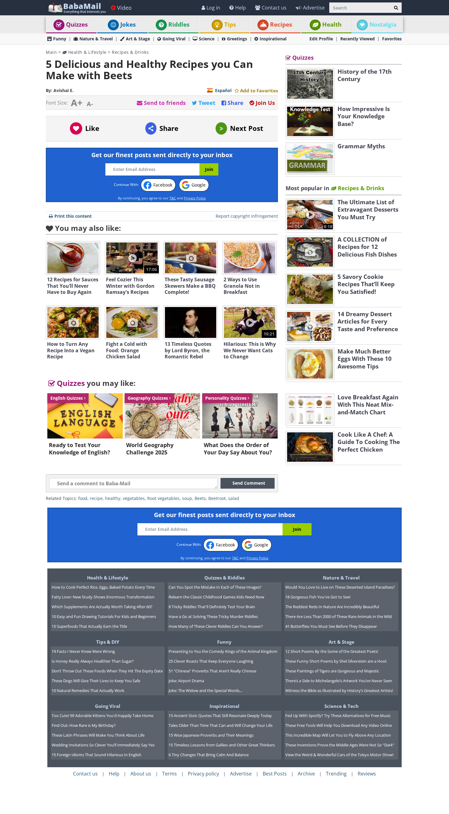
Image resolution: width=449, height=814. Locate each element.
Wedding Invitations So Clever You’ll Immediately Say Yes (103, 745)
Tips (230, 24)
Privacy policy (203, 773)
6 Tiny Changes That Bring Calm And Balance (209, 754)
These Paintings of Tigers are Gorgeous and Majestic (332, 671)
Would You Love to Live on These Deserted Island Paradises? (340, 587)
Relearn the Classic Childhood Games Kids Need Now (216, 597)
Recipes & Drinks (130, 52)
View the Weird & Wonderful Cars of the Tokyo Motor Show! (339, 754)
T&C (173, 198)
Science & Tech (341, 706)
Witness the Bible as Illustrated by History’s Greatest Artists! (339, 690)
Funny (59, 39)
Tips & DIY (107, 642)
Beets (200, 498)
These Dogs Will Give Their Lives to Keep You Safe (96, 680)
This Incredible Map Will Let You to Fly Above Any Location (338, 735)
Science (206, 39)
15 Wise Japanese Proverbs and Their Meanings (211, 735)
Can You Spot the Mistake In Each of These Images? (215, 587)
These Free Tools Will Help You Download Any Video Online (338, 725)
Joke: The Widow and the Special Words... (205, 690)
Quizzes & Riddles (224, 578)
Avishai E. (63, 90)
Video (124, 7)
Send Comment (248, 483)
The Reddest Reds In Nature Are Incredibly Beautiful (332, 606)
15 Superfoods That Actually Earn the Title (89, 626)
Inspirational (273, 39)
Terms (169, 773)
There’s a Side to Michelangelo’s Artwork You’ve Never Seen (338, 680)
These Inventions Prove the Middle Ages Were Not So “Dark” (339, 745)
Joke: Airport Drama (186, 680)
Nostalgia (382, 24)
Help (240, 7)
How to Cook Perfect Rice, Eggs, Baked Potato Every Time (103, 587)
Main (51, 52)
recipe (96, 498)
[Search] (396, 7)
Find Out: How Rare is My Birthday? (84, 725)
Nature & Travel (96, 39)
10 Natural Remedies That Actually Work (88, 690)
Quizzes (77, 24)
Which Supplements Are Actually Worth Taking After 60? (102, 606)
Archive (306, 773)
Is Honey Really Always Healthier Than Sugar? (93, 661)
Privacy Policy (195, 198)
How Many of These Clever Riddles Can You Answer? (216, 626)
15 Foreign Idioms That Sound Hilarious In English (96, 754)
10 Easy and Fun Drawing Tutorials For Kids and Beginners (104, 616)
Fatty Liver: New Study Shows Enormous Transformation (103, 597)
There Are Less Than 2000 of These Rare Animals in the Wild (338, 616)
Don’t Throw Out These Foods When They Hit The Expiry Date (107, 671)
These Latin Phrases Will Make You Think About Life (98, 735)
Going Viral (173, 39)
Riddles (178, 24)
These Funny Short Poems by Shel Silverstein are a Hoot (336, 661)
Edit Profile (321, 39)
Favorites (392, 39)
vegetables (134, 498)
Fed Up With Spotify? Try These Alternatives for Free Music (338, 715)
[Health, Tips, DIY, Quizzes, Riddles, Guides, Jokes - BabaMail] (76, 7)
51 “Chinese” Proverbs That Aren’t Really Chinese (212, 671)
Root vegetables (163, 498)
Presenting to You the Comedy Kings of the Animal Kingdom (223, 651)
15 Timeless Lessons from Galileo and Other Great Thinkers (222, 745)
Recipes (281, 24)
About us (140, 773)
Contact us (274, 7)
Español (223, 90)
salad (233, 498)
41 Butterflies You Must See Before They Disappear (331, 626)
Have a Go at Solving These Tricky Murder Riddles (213, 616)
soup (187, 498)
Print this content (73, 216)
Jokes (128, 24)
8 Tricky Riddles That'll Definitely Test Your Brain (212, 606)
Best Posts (275, 773)
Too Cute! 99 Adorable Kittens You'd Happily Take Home (102, 715)
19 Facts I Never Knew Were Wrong (83, 651)
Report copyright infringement (247, 216)
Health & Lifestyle (87, 52)
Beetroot (217, 498)
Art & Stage (138, 39)
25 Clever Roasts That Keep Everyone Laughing (211, 661)
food (82, 498)
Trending (336, 773)
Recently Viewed (357, 39)
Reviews (367, 773)
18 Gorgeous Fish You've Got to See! (317, 597)
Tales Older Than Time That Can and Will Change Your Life (220, 725)
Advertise (314, 7)
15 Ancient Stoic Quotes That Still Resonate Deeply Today (220, 715)
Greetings (237, 39)
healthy (112, 498)
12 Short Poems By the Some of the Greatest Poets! (331, 651)
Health (331, 24)
